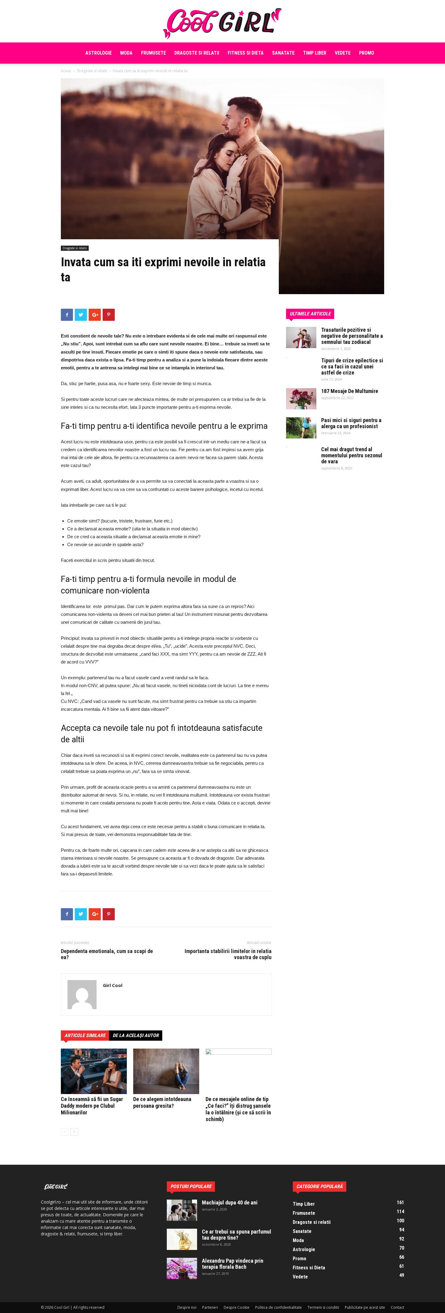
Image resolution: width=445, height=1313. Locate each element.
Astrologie (98, 53)
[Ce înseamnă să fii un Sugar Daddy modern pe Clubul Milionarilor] (94, 1071)
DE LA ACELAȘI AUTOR (136, 1035)
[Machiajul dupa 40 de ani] (182, 1210)
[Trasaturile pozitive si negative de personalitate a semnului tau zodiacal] (301, 337)
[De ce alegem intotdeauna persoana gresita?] (166, 1071)
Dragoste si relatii (196, 53)
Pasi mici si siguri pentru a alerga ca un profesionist (351, 423)
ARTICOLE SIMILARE (84, 1035)
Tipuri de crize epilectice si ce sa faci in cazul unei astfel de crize (352, 366)
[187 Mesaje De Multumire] (301, 398)
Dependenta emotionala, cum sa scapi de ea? (107, 954)
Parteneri (210, 1307)
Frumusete (153, 53)
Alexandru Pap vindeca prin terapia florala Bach (232, 1264)
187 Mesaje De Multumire (349, 391)
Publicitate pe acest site (365, 1307)
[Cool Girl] (222, 21)
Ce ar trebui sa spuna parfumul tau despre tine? (236, 1234)
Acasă (66, 70)
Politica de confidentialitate (278, 1307)
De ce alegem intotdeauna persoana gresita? (162, 1102)
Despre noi (186, 1307)
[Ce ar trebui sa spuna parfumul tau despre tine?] (182, 1239)
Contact (397, 1307)
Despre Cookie (236, 1307)
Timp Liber (314, 53)
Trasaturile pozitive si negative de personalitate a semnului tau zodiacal (352, 336)
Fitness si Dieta (246, 53)
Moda (126, 53)
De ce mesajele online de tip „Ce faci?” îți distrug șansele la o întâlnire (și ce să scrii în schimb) (238, 1109)
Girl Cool (112, 985)
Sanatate (283, 53)
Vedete (343, 53)
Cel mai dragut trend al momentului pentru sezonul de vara (351, 455)
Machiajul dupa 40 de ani (230, 1202)
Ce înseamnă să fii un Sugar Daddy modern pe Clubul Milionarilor (92, 1106)
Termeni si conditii (323, 1307)
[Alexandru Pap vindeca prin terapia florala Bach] (182, 1268)
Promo (366, 53)
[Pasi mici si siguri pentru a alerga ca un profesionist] (301, 427)
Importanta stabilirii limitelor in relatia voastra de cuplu (228, 954)
